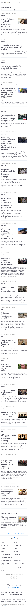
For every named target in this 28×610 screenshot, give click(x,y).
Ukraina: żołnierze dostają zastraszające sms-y (8, 290)
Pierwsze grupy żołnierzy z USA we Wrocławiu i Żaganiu (8, 343)
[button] (19, 2)
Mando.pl (4, 594)
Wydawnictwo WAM (15, 592)
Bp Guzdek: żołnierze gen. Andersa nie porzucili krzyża (7, 261)
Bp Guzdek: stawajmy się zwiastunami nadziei (6, 367)
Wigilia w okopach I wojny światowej (8, 518)
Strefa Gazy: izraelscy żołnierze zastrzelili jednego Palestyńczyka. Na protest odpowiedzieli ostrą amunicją (8, 143)
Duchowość (17, 554)
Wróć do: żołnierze (19, 533)
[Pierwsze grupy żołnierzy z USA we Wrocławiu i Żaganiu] (22, 342)
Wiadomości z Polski (10, 109)
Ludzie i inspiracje (10, 82)
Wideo (16, 551)
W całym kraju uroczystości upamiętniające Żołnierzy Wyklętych (7, 464)
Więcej (8, 533)
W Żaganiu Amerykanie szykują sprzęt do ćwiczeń (7, 316)
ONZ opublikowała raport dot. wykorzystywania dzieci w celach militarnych (8, 23)
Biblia (15, 557)
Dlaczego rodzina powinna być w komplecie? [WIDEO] (7, 492)
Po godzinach (4, 545)
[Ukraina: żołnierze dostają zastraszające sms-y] (22, 289)
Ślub (2, 568)
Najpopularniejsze (12, 10)
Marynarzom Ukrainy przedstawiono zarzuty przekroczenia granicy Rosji (7, 203)
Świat (7, 39)
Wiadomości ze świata (11, 13)
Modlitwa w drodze (15, 594)
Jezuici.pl (4, 592)
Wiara (15, 542)
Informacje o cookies (16, 601)
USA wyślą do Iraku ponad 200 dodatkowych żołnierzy (8, 438)
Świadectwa (17, 560)
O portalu (3, 599)
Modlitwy (3, 571)
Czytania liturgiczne (6, 557)
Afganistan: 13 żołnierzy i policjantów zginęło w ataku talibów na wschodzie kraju (7, 233)
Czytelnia (16, 548)
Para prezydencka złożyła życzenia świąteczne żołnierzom (11, 68)
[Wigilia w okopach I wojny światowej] (22, 519)
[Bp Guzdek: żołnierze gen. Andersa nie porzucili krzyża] (22, 261)
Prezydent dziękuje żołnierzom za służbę (8, 392)
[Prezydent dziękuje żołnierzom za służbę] (22, 392)
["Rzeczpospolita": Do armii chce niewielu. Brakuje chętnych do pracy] (22, 117)
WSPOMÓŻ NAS (16, 587)
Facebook (11, 577)
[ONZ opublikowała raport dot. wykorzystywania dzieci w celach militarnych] (22, 21)
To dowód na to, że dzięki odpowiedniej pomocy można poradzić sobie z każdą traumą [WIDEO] (9, 93)
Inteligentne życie (19, 545)
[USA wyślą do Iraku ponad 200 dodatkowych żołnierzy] (22, 437)
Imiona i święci (18, 568)
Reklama (9, 601)
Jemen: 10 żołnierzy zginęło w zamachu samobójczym (8, 414)
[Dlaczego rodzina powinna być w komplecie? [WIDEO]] (22, 492)
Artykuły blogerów (6, 560)
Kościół (7, 252)
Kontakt (23, 599)
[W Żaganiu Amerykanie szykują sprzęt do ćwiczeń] (22, 315)
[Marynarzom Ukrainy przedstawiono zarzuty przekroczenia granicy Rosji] (22, 200)
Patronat (24, 601)
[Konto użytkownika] (26, 2)
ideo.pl (6, 606)
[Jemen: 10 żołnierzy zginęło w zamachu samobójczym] (22, 415)
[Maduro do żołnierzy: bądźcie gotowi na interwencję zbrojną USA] (22, 171)
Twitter (14, 577)
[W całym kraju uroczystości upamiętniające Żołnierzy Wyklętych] (22, 463)
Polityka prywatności (16, 599)
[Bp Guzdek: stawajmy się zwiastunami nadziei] (22, 367)
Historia (8, 511)
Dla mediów (3, 601)
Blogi (2, 551)
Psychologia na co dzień (6, 564)
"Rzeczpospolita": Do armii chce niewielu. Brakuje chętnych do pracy (8, 118)
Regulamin (8, 599)
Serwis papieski (5, 554)
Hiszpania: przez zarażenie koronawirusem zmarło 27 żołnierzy (11, 47)
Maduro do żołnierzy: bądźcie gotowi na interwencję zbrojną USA (8, 173)
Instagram (17, 577)
